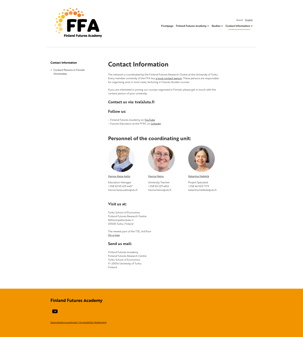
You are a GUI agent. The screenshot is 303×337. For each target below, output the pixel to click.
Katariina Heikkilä (198, 176)
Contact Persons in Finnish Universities (69, 72)
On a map (114, 235)
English (249, 20)
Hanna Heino (156, 176)
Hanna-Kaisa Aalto (119, 176)
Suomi (239, 20)
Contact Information (238, 26)
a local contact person (169, 78)
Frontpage (167, 26)
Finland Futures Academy (191, 26)
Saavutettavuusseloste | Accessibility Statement (78, 322)
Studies (216, 26)
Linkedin (156, 124)
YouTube (150, 120)
